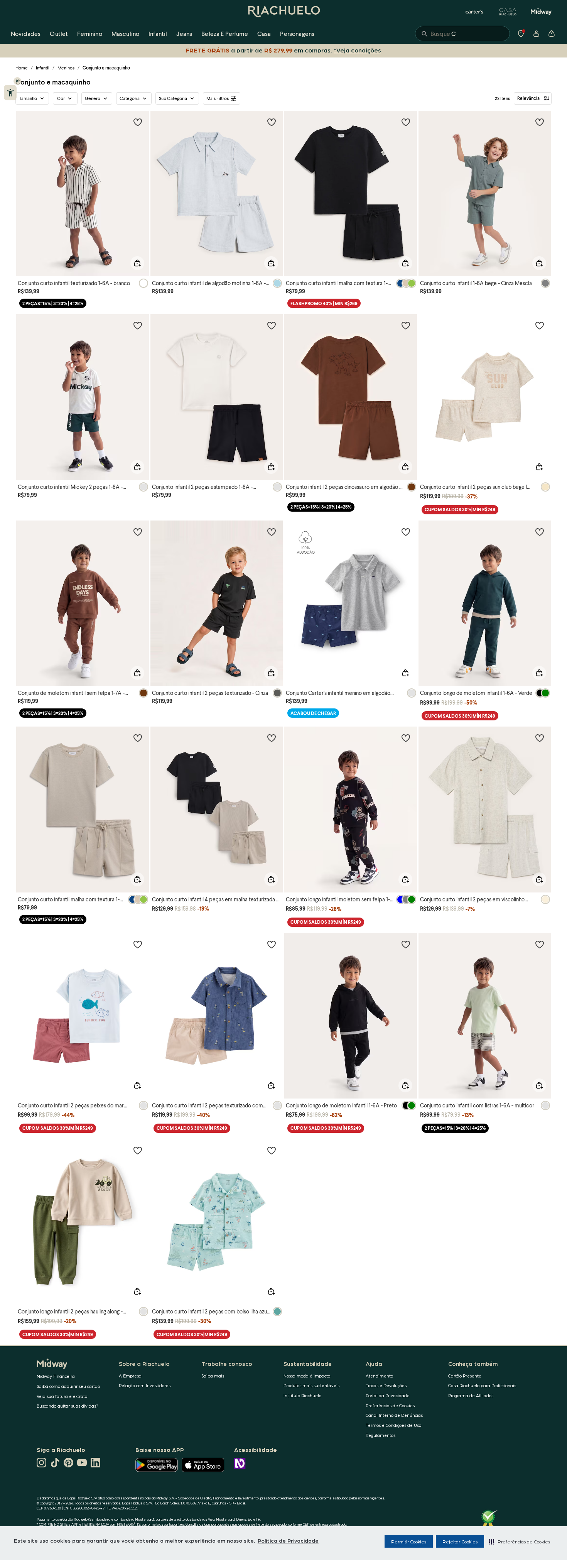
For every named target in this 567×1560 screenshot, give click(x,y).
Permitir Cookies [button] (408, 1541)
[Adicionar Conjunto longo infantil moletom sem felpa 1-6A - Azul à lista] (405, 737)
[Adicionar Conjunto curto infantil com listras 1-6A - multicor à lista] (539, 944)
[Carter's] (474, 11)
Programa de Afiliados (470, 1395)
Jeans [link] (184, 33)
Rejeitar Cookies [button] (460, 1541)
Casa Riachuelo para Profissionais (482, 1385)
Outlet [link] (59, 33)
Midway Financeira (56, 1376)
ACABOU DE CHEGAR (313, 713)
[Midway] (541, 11)
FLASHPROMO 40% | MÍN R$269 (324, 303)
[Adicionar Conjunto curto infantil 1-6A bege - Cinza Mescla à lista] (539, 122)
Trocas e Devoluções (386, 1385)
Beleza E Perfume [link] (224, 33)
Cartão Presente (464, 1376)
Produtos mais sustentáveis (311, 1385)
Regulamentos (380, 1435)
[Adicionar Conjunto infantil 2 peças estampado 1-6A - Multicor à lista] (271, 325)
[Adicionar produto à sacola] (137, 263)
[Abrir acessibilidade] (10, 92)
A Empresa (130, 1376)
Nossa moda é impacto (307, 1376)
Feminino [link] (89, 33)
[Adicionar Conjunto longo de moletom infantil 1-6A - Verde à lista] (539, 531)
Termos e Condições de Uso (393, 1425)
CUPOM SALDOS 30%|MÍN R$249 (460, 509)
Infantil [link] (157, 33)
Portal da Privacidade (388, 1395)
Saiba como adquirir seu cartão (68, 1386)
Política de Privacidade (288, 1540)
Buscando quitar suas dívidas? (67, 1406)
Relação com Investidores (144, 1385)
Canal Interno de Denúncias (394, 1415)
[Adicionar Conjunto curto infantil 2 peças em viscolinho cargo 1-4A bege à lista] (539, 737)
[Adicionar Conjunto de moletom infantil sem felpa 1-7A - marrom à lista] (137, 531)
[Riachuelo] (283, 11)
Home (21, 68)
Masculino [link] (125, 33)
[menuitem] (25, 33)
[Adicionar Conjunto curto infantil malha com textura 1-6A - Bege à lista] (137, 737)
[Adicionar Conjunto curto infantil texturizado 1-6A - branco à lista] (137, 122)
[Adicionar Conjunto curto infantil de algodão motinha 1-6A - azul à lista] (271, 122)
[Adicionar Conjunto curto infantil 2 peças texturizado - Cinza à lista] (271, 531)
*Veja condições (357, 50)
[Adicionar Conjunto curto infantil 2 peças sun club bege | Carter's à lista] (539, 325)
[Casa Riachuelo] (508, 11)
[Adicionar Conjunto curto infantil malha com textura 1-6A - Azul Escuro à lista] (405, 122)
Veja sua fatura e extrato (62, 1396)
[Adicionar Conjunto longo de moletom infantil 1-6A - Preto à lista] (405, 944)
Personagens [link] (297, 33)
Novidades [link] (25, 33)
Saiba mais (212, 1376)
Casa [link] (264, 33)
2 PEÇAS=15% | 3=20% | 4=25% (52, 303)
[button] (519, 1541)
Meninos (65, 68)
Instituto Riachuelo (302, 1395)
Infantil (42, 68)
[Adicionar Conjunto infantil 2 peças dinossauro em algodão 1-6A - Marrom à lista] (405, 325)
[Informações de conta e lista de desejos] (536, 33)
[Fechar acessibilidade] (17, 81)
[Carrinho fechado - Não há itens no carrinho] (551, 33)
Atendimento (379, 1376)
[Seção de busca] (462, 33)
